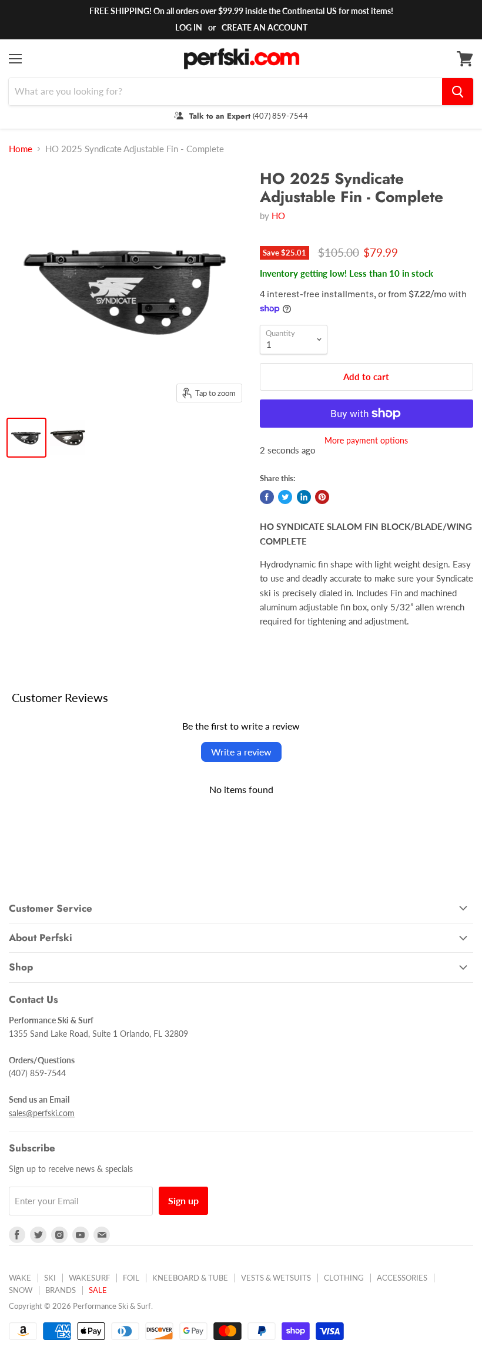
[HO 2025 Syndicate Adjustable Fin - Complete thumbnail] (26, 437)
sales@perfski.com (42, 1113)
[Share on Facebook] (267, 497)
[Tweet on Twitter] (285, 497)
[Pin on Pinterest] (322, 497)
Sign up (183, 1200)
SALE (98, 1290)
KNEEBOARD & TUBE (190, 1277)
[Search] (457, 91)
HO (278, 215)
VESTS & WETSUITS (276, 1277)
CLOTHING (344, 1277)
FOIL (131, 1277)
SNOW (20, 1290)
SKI (50, 1277)
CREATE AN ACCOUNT (264, 27)
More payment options (366, 440)
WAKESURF (89, 1277)
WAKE (20, 1277)
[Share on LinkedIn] (304, 497)
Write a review (241, 751)
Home (20, 149)
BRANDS (60, 1290)
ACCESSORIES (402, 1277)
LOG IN (188, 27)
